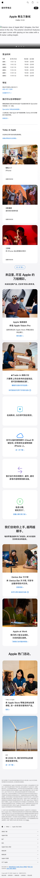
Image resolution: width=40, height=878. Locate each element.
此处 (28, 820)
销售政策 (17, 875)
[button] (27, 2)
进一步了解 (19, 267)
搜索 (36, 8)
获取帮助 (19, 587)
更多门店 (30, 866)
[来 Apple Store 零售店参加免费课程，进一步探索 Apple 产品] (19, 678)
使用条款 (10, 875)
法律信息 (23, 875)
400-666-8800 (11, 868)
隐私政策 (4, 875)
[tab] (19, 46)
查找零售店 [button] (6, 8)
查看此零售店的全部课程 (9, 138)
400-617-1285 (7, 89)
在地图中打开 (6, 93)
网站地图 (29, 875)
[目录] (37, 2)
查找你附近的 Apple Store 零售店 (18, 866)
